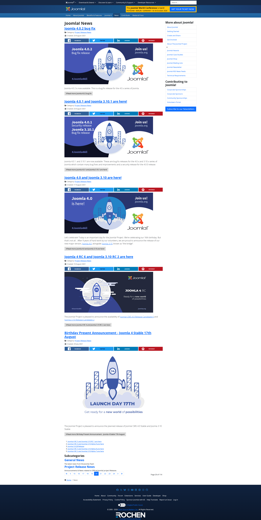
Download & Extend (87, 2)
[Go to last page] (122, 474)
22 (105, 474)
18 (87, 474)
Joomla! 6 (108, 15)
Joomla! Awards (173, 50)
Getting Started (173, 31)
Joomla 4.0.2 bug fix (79, 28)
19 (92, 474)
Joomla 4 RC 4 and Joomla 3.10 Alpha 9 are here (86, 444)
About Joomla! (78, 15)
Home (68, 15)
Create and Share (173, 35)
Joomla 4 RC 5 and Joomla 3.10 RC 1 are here (84, 441)
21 (101, 474)
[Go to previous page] (70, 474)
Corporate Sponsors (175, 94)
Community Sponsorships (177, 98)
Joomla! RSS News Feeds (176, 71)
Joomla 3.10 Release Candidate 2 (79, 319)
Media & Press (138, 15)
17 (83, 474)
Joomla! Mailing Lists (175, 63)
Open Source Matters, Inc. (128, 509)
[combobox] (183, 2)
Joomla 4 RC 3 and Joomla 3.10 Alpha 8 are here (86, 449)
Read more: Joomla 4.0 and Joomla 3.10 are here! (85, 249)
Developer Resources (146, 2)
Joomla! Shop (172, 59)
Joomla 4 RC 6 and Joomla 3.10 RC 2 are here (98, 256)
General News (74, 460)
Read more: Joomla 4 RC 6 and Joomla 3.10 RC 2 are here (88, 325)
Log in (175, 500)
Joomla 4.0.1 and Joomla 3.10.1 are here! (95, 101)
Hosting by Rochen (130, 519)
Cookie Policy (120, 500)
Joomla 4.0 (87, 243)
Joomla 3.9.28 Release (76, 446)
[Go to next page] (118, 474)
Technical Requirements (176, 75)
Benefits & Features (94, 15)
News (116, 15)
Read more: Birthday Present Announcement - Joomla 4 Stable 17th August (96, 434)
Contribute (125, 15)
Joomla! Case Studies (175, 55)
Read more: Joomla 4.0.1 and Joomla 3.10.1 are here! (87, 170)
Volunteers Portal (174, 102)
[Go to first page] (66, 474)
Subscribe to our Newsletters (180, 109)
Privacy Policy (108, 500)
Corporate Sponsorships (176, 90)
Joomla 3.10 (107, 243)
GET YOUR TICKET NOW (182, 9)
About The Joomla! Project (177, 44)
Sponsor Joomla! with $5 (135, 500)
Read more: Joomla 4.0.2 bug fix (79, 93)
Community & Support (125, 2)
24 (114, 474)
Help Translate (152, 500)
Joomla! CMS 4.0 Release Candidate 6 (137, 316)
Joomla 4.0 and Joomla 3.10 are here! (93, 177)
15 (74, 474)
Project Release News (83, 32)
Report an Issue (165, 500)
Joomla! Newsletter (174, 67)
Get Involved (172, 40)
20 (96, 474)
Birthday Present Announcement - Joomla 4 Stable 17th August (107, 335)
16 (79, 474)
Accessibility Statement (92, 500)
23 (109, 474)
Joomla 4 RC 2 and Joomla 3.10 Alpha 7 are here (86, 451)
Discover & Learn (105, 2)
